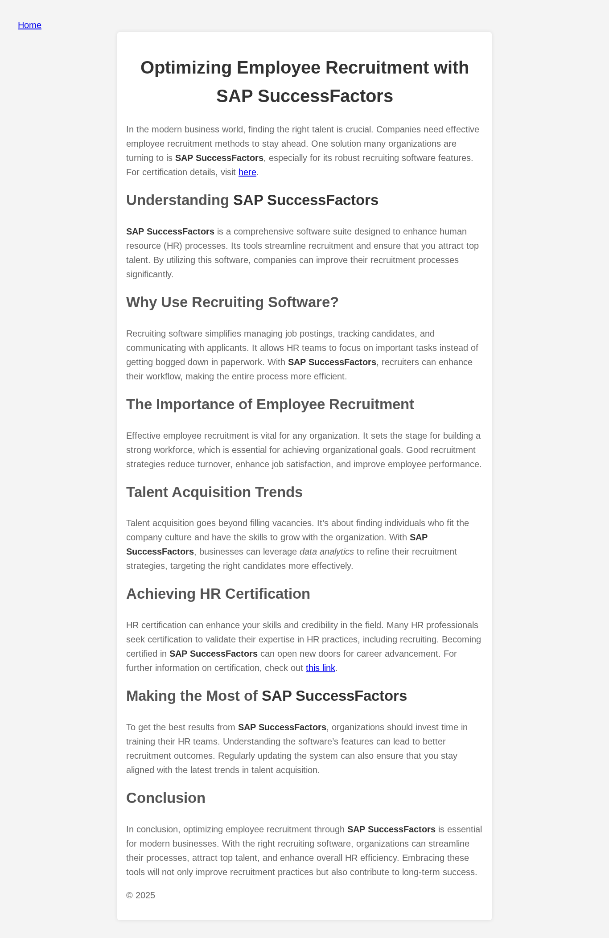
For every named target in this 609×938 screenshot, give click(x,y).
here (247, 172)
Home (29, 25)
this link (320, 668)
